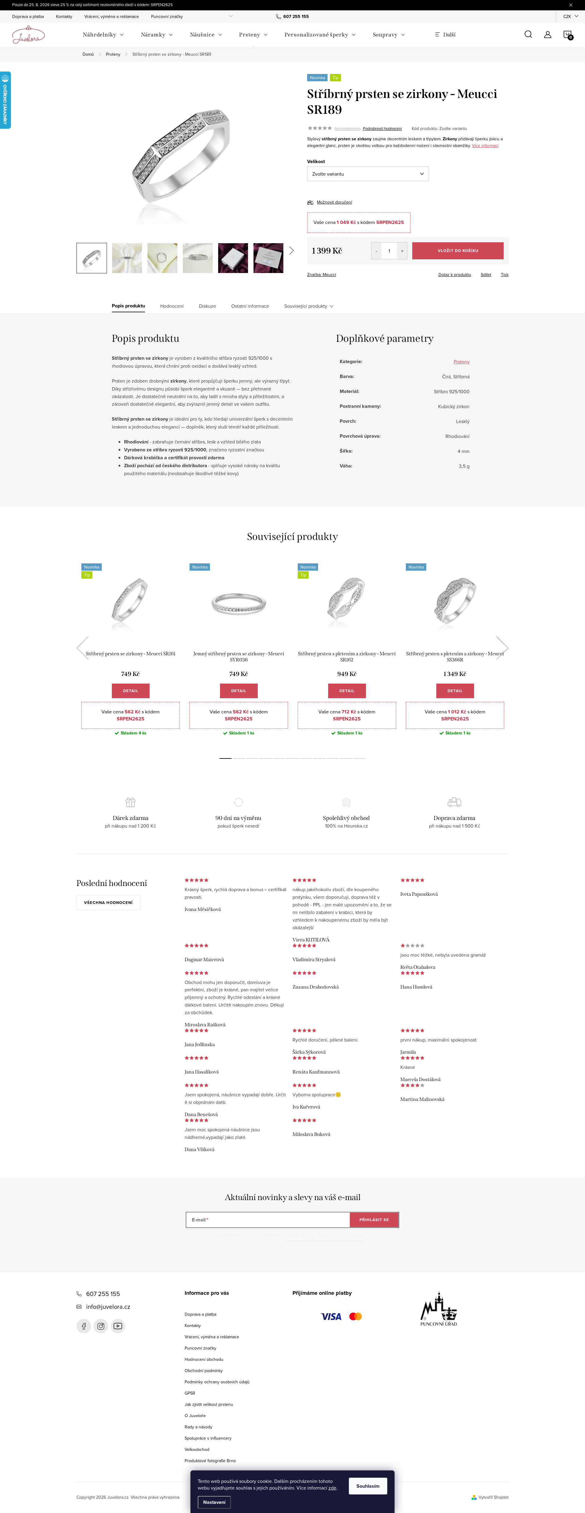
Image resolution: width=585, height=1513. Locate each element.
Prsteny (462, 361)
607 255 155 (103, 1293)
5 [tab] (279, 758)
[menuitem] (103, 35)
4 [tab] (266, 758)
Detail (130, 691)
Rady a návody (198, 1427)
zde (332, 1487)
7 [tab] (306, 758)
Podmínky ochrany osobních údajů (217, 1382)
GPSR (190, 1393)
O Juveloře (195, 1416)
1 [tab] (225, 758)
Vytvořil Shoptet (494, 1497)
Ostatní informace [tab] (250, 306)
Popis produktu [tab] (128, 306)
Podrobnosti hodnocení (382, 128)
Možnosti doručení (334, 202)
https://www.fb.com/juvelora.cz (83, 1326)
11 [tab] (359, 758)
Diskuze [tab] (207, 306)
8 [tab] (319, 758)
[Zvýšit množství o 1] (402, 251)
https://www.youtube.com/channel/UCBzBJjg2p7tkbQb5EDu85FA (118, 1326)
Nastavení (214, 1502)
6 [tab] (292, 758)
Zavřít (341, 272)
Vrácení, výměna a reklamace (111, 16)
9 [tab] (333, 758)
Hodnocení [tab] (172, 306)
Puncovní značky (167, 16)
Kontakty (64, 16)
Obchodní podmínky (204, 1371)
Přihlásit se (374, 1220)
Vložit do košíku (458, 251)
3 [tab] (252, 758)
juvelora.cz (101, 1326)
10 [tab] (346, 758)
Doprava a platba (28, 16)
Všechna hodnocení (108, 902)
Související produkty (305, 306)
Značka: (321, 274)
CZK (567, 16)
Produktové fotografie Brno (210, 1461)
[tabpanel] (130, 655)
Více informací (485, 145)
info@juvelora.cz (108, 1306)
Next (502, 648)
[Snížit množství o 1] (376, 251)
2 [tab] (239, 758)
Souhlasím (368, 1486)
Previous (82, 648)
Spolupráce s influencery (208, 1438)
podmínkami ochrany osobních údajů (325, 1237)
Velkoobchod (197, 1449)
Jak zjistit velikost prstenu (209, 1404)
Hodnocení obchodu (204, 1359)
